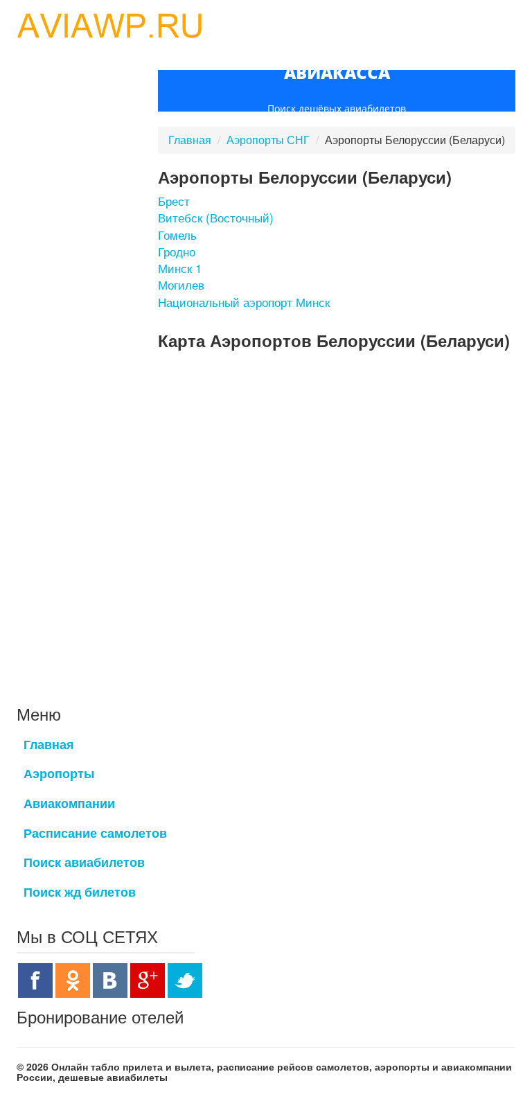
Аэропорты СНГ (268, 140)
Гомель (177, 234)
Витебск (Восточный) (216, 217)
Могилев (181, 284)
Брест (174, 200)
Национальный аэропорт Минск (244, 301)
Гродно (176, 251)
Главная (189, 140)
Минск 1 (180, 267)
